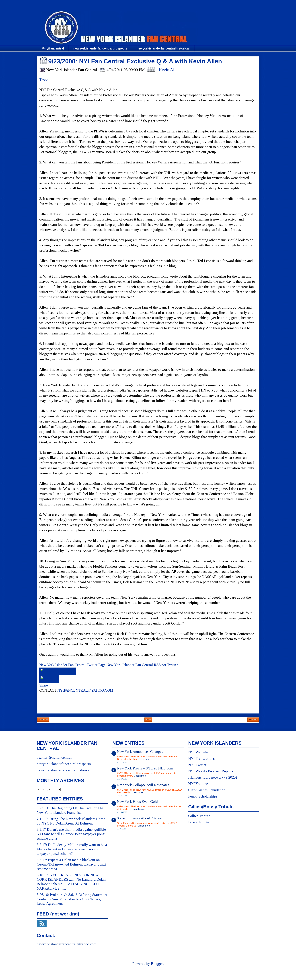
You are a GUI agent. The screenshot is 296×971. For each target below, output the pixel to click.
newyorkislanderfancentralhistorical (163, 48)
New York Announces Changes (140, 752)
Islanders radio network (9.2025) (212, 777)
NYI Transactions (201, 759)
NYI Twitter (197, 765)
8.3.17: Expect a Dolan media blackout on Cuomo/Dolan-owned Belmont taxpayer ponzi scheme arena (71, 864)
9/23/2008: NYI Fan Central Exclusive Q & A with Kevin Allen (135, 61)
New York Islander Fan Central (148, 4)
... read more (143, 759)
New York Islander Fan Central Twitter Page (72, 665)
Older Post (253, 720)
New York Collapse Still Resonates (143, 785)
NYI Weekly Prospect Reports (210, 771)
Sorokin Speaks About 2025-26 (140, 818)
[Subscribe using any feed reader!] (49, 679)
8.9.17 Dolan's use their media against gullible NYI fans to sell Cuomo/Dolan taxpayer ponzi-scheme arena (72, 833)
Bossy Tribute (198, 822)
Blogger (157, 964)
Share (43, 685)
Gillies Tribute (199, 816)
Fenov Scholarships (202, 796)
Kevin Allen (169, 69)
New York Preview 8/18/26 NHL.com (145, 768)
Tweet (43, 79)
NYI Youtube (198, 784)
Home (148, 720)
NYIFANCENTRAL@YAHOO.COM (85, 690)
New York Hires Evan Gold (137, 802)
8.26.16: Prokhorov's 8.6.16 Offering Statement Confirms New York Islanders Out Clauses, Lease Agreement (72, 899)
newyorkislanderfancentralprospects (100, 48)
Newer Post (43, 720)
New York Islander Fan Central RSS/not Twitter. (143, 665)
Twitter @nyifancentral (54, 757)
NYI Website (198, 752)
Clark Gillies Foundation (206, 790)
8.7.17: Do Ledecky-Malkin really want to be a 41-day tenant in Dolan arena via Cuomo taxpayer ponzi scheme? (72, 849)
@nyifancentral (53, 48)
